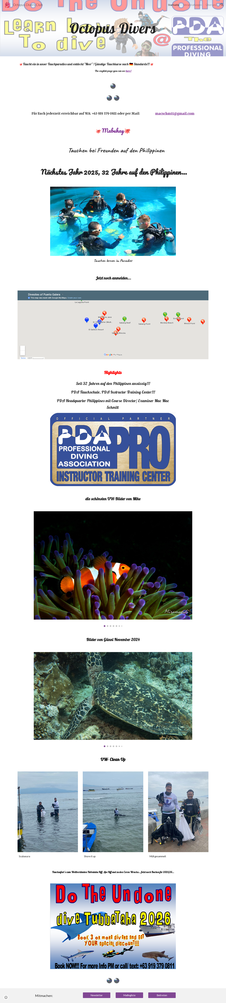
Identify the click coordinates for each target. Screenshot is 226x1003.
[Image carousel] (113, 569)
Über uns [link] (211, 4)
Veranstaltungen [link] (192, 4)
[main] (113, 28)
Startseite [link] (173, 4)
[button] (222, 5)
